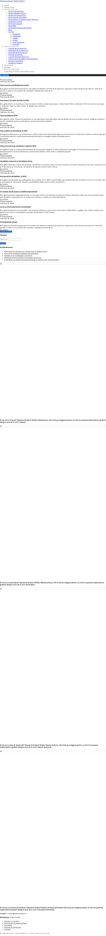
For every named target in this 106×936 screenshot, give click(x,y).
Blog (10, 30)
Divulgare (8, 925)
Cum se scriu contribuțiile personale (14, 85)
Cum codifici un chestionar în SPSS (13, 131)
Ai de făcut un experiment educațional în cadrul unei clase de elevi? (31, 260)
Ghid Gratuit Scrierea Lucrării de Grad (23, 19)
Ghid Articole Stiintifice (17, 17)
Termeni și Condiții (11, 921)
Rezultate (12, 26)
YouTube (15, 44)
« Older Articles (6, 232)
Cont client (8, 65)
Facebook (16, 34)
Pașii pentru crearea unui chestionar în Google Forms (25, 251)
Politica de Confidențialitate (15, 923)
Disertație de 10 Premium (18, 50)
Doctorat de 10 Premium (18, 53)
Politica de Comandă (12, 927)
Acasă (6, 5)
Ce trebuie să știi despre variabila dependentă (18, 192)
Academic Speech (15, 63)
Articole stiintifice (15, 55)
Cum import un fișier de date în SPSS (14, 100)
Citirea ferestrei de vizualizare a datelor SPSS (18, 146)
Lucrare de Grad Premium (18, 57)
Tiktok (14, 40)
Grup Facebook (18, 42)
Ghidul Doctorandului (17, 15)
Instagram (16, 36)
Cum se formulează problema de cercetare (21, 253)
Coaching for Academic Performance (23, 59)
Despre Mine (9, 7)
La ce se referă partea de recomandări (15, 207)
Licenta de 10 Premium (17, 48)
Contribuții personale (8, 222)
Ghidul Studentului (16, 11)
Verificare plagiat (15, 24)
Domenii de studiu (15, 61)
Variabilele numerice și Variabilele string (16, 161)
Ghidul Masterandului (17, 13)
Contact (7, 67)
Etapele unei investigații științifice (18, 255)
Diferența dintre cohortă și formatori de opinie (22, 258)
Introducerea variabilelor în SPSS (13, 176)
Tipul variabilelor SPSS (8, 115)
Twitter (15, 38)
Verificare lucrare (15, 22)
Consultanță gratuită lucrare (19, 28)
